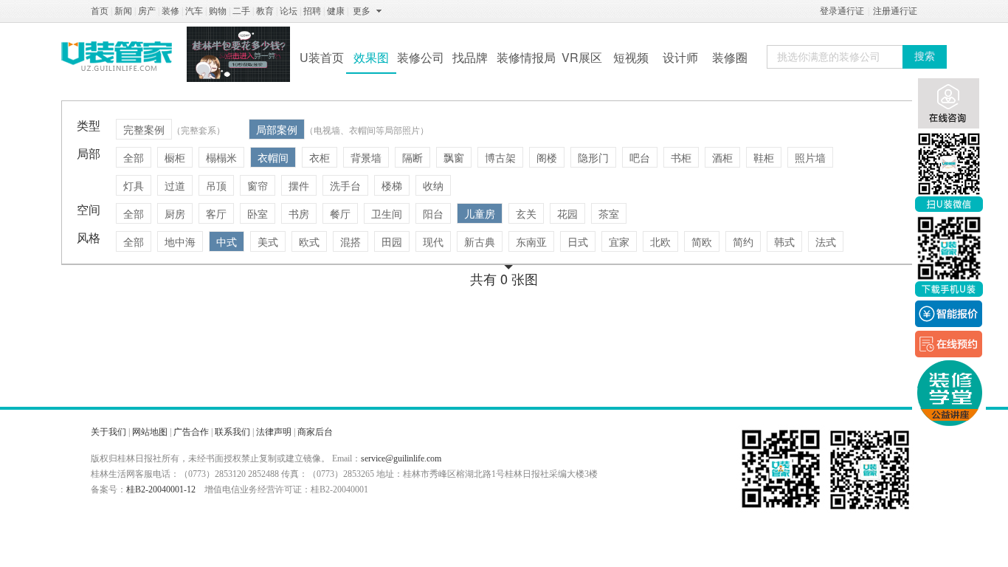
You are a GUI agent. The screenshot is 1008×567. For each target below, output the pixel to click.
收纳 (433, 185)
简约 (743, 241)
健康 (336, 11)
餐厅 (340, 213)
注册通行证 (895, 11)
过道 (175, 185)
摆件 (299, 185)
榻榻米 (221, 157)
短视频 (631, 57)
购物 (218, 11)
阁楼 (546, 157)
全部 (133, 157)
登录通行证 (842, 11)
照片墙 (810, 157)
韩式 (784, 241)
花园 (567, 213)
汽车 (194, 11)
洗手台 (345, 185)
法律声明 (273, 432)
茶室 (608, 213)
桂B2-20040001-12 (161, 489)
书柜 (681, 157)
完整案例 (144, 129)
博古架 (500, 157)
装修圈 (730, 57)
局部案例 (276, 129)
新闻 (123, 11)
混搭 (350, 241)
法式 (825, 241)
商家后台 (315, 432)
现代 (433, 241)
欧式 (309, 241)
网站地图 (150, 432)
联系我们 (232, 432)
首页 (99, 11)
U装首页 (322, 57)
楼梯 (392, 185)
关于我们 (108, 432)
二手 (241, 11)
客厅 (216, 213)
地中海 (180, 241)
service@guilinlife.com (401, 458)
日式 (577, 241)
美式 (268, 241)
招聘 (312, 11)
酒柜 (722, 157)
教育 (265, 11)
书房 (299, 213)
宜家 (619, 241)
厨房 (175, 213)
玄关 (526, 213)
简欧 (701, 241)
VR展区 (582, 57)
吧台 (639, 157)
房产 (147, 11)
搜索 (924, 56)
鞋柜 (763, 157)
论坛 (288, 11)
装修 (170, 11)
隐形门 (593, 157)
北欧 (660, 241)
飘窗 (453, 157)
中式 (226, 241)
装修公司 (420, 57)
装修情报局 (526, 57)
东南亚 (531, 241)
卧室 (257, 213)
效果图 (371, 57)
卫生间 (386, 213)
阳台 (433, 213)
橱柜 (175, 157)
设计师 (680, 57)
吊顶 (216, 185)
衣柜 (319, 157)
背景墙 (366, 157)
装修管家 (116, 56)
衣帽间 (273, 157)
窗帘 (257, 185)
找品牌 (470, 57)
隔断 (412, 157)
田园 (392, 241)
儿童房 (479, 213)
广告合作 (191, 432)
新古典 (479, 241)
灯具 (133, 185)
